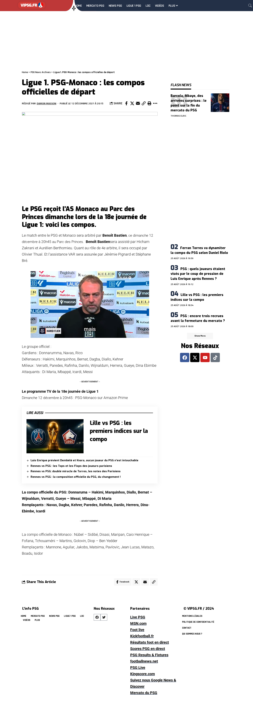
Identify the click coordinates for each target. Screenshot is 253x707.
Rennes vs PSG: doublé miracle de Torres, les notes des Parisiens (76, 471)
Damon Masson (46, 103)
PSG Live (137, 667)
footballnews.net (144, 661)
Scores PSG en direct (147, 648)
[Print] (149, 103)
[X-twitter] (194, 357)
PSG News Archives (41, 72)
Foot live (137, 629)
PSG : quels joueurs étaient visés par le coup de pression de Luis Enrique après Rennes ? (198, 274)
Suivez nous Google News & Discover (153, 683)
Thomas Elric (178, 115)
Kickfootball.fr (142, 636)
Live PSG (137, 617)
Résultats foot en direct (149, 642)
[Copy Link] (143, 103)
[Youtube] (205, 357)
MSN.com (138, 623)
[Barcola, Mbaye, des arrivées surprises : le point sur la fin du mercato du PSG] (220, 102)
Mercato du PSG (143, 693)
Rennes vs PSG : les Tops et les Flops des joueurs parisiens (71, 466)
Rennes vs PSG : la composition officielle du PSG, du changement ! (76, 477)
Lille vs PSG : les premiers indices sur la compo (119, 431)
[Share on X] (132, 103)
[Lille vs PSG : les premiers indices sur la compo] (55, 436)
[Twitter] (104, 617)
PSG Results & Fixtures (149, 655)
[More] (155, 103)
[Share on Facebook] (126, 103)
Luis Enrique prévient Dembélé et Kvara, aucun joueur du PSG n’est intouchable (84, 460)
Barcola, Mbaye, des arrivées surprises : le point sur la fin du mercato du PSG (189, 103)
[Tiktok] (215, 357)
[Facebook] (184, 357)
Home (25, 72)
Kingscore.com (142, 674)
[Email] (137, 103)
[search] (250, 5)
